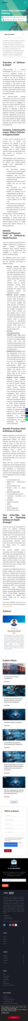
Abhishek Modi (8, 19)
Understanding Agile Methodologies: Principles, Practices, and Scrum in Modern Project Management (13, 700)
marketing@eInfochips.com (15, 921)
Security (22, 19)
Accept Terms (14, 1017)
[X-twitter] (7, 925)
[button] (26, 409)
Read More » (7, 681)
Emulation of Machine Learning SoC (13, 722)
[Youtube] (13, 925)
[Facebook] (10, 925)
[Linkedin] (4, 925)
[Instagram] (16, 925)
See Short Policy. (5, 1012)
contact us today (7, 606)
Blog (16, 19)
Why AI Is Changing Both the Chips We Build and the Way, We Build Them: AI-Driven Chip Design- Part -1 (14, 791)
